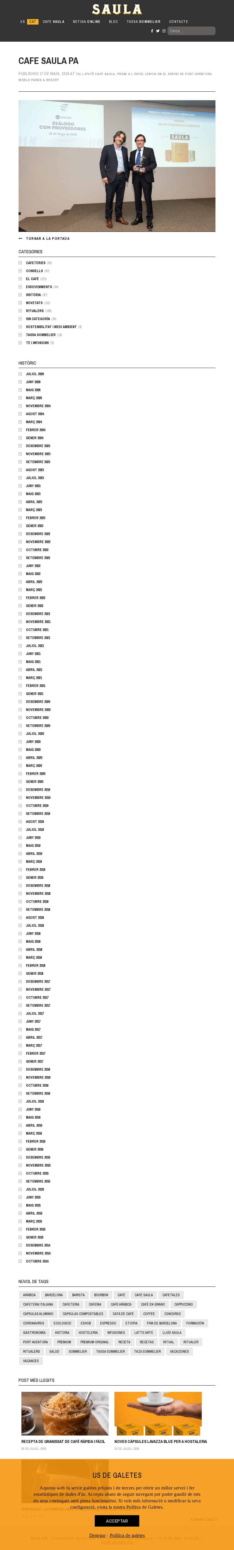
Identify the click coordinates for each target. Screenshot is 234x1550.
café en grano (153, 1304)
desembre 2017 (38, 981)
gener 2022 (34, 606)
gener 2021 (34, 693)
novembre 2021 (38, 622)
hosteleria (88, 1332)
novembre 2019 (38, 797)
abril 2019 (34, 853)
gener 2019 (34, 877)
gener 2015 (34, 1237)
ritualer (190, 1342)
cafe (121, 1295)
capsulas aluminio (38, 1314)
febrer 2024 (35, 430)
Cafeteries (35, 263)
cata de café (123, 1314)
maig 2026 (33, 390)
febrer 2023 (35, 518)
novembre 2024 (38, 406)
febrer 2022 (35, 598)
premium (64, 1342)
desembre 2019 (38, 789)
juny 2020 (33, 741)
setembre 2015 (38, 1181)
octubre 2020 (37, 717)
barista (78, 1295)
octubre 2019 (37, 805)
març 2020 (34, 765)
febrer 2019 (35, 869)
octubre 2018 (37, 901)
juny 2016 (33, 1109)
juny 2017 (33, 1021)
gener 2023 (34, 526)
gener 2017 (34, 1061)
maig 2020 (33, 749)
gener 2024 (34, 438)
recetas (147, 1342)
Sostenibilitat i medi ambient (51, 327)
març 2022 (34, 590)
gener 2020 (34, 781)
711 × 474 (82, 74)
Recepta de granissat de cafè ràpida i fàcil (63, 1441)
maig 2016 (33, 1117)
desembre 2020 (38, 701)
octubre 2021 (37, 630)
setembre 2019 (38, 813)
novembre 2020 (38, 709)
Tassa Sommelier (41, 335)
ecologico (62, 1323)
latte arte (143, 1332)
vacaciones (179, 1351)
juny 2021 (33, 654)
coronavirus (33, 1323)
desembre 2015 (38, 1157)
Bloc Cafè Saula (44, 9)
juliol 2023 (35, 478)
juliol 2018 (35, 925)
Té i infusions (37, 343)
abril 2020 (34, 757)
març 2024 (34, 422)
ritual (168, 1342)
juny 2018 (33, 933)
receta (124, 1342)
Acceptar (117, 1521)
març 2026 (34, 398)
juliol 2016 (35, 1101)
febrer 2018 (35, 965)
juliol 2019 (35, 829)
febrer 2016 (35, 1141)
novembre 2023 (38, 454)
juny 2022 (33, 566)
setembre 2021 (38, 638)
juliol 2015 (35, 1189)
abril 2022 (34, 582)
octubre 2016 (37, 1085)
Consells (34, 271)
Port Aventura (35, 1342)
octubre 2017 (37, 997)
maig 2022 (33, 574)
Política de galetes (127, 1535)
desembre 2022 (38, 534)
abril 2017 (34, 1037)
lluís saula (172, 1332)
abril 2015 (34, 1213)
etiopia (132, 1323)
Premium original (94, 1342)
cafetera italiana (38, 1304)
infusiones (116, 1332)
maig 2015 (33, 1205)
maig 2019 (33, 845)
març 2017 (34, 1045)
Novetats (34, 303)
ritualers (31, 1351)
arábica (29, 1295)
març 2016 (34, 1133)
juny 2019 (33, 837)
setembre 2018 (38, 909)
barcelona (54, 1295)
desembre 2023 (38, 446)
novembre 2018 (38, 893)
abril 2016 (34, 1125)
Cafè (53, 21)
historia (62, 1332)
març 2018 (34, 957)
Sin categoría (38, 319)
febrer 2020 (35, 773)
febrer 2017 (35, 1053)
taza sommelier (147, 1351)
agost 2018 (35, 917)
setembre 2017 (38, 1005)
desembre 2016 (38, 1069)
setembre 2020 (38, 725)
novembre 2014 (38, 1253)
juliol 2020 (35, 733)
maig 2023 (33, 494)
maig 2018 (33, 941)
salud (54, 1351)
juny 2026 (33, 382)
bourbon (101, 1295)
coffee (149, 1314)
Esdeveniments (39, 287)
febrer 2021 (35, 685)
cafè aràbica (121, 1304)
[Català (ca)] (32, 22)
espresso (108, 1323)
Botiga (86, 21)
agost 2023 (35, 470)
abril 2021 (34, 670)
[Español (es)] (23, 22)
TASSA (144, 21)
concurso (172, 1314)
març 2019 (34, 861)
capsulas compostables (83, 1314)
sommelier (78, 1351)
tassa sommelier (110, 1351)
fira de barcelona (162, 1323)
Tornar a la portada (48, 238)
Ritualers (35, 311)
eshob (86, 1323)
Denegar (97, 1535)
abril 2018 (34, 949)
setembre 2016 (38, 1093)
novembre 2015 (38, 1165)
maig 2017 (33, 1029)
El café (32, 279)
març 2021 (34, 678)
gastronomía (34, 1332)
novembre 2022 (38, 542)
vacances (31, 1361)
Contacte (178, 21)
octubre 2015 (37, 1173)
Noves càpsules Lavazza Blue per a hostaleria (160, 1441)
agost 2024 (35, 414)
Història (33, 295)
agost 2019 (35, 821)
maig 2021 (33, 662)
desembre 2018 (38, 885)
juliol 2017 (35, 1013)
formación (195, 1323)
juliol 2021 (35, 646)
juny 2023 (33, 486)
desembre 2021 (38, 614)
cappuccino (183, 1304)
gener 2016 (34, 1149)
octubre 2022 (37, 550)
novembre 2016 (38, 1077)
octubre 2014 (37, 1261)
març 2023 (34, 510)
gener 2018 (34, 973)
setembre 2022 (38, 558)
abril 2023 (34, 502)
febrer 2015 (35, 1229)
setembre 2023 (38, 462)
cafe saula (144, 1295)
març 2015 (34, 1221)
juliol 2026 (35, 374)
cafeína (95, 1304)
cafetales (171, 1295)
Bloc (113, 21)
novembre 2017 (38, 989)
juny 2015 (33, 1197)
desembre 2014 (38, 1245)
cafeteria (70, 1304)
